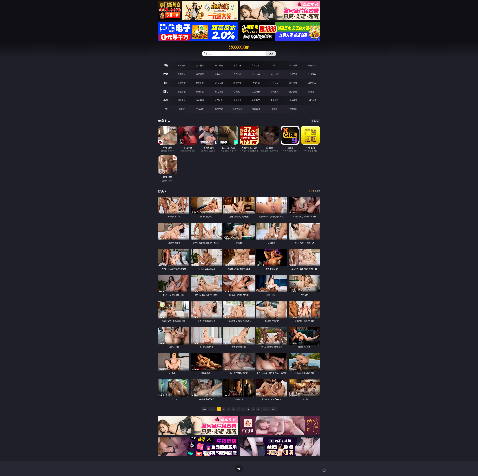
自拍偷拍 (200, 74)
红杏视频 (256, 109)
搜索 (271, 53)
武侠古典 (237, 100)
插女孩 (182, 109)
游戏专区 (237, 65)
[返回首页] (324, 471)
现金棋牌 (293, 65)
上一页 (212, 409)
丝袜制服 (275, 74)
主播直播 (293, 74)
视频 (165, 74)
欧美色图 (219, 91)
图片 (165, 91)
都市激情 (182, 100)
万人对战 (219, 65)
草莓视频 (219, 109)
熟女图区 (293, 91)
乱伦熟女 (293, 83)
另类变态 (312, 83)
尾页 (274, 409)
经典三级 (275, 83)
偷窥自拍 (182, 91)
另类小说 (275, 100)
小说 (165, 100)
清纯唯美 (275, 91)
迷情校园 (256, 100)
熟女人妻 (256, 74)
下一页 (265, 409)
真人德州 (200, 65)
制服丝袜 (256, 83)
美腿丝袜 (256, 91)
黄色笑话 (293, 100)
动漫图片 (237, 91)
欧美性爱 (237, 83)
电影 (165, 83)
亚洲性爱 (182, 83)
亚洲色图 (200, 91)
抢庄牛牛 (312, 65)
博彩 (165, 65)
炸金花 (275, 65)
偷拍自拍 (200, 83)
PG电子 (181, 65)
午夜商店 (200, 109)
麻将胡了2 (256, 65)
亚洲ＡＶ (182, 74)
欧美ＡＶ (219, 74)
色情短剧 (293, 109)
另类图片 (312, 91)
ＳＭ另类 (312, 74)
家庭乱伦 (200, 100)
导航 (165, 109)
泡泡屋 (275, 109)
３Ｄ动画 (237, 74)
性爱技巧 (312, 100)
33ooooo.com (239, 47)
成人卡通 (219, 83)
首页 (204, 409)
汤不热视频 (237, 109)
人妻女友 (219, 100)
